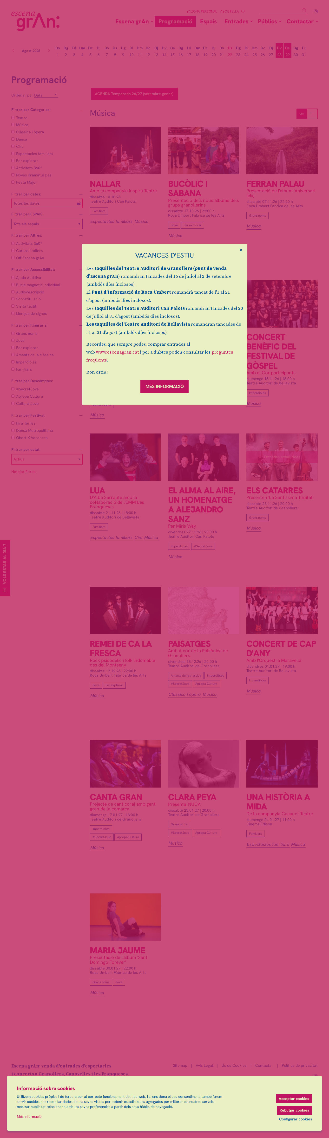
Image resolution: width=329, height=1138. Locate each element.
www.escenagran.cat (117, 352)
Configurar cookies (295, 1119)
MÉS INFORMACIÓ (164, 386)
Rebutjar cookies (294, 1110)
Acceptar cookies (294, 1098)
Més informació (29, 1116)
